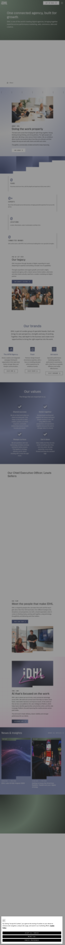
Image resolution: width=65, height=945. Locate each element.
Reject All (32, 936)
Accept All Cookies (32, 933)
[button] (4, 920)
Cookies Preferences (31, 940)
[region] (31, 930)
